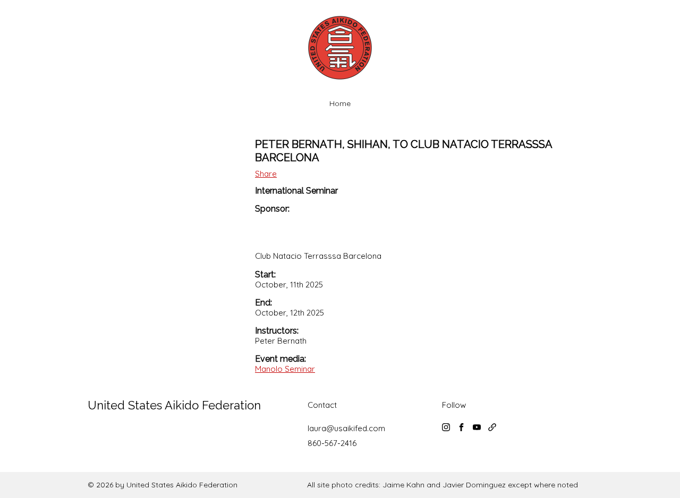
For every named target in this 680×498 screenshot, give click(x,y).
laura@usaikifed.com (346, 428)
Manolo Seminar (285, 369)
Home (340, 103)
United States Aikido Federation (174, 405)
